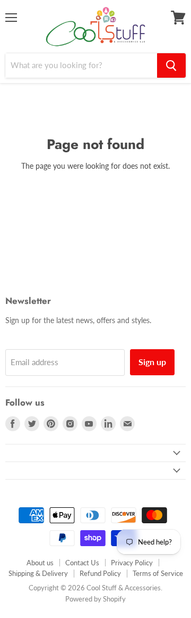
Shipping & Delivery (38, 573)
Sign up (152, 362)
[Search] (171, 65)
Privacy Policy (132, 562)
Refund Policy (100, 573)
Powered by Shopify (95, 599)
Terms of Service (158, 573)
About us (40, 562)
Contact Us (82, 562)
